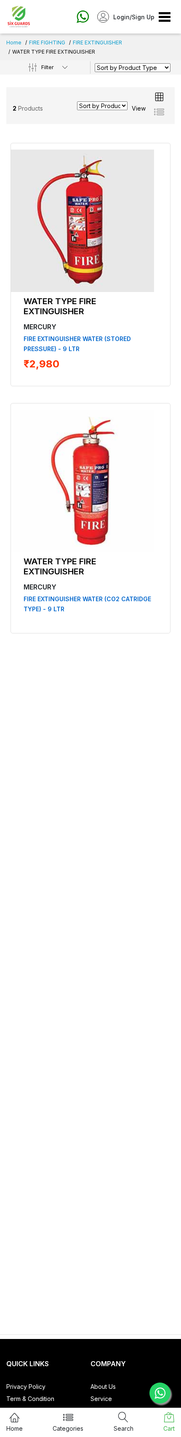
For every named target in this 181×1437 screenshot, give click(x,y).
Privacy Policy (25, 1386)
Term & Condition (30, 1398)
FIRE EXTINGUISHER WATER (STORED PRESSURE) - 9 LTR (77, 343)
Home (13, 42)
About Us (103, 1386)
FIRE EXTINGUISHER (97, 42)
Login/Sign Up (133, 17)
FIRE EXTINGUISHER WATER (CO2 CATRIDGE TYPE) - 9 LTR (87, 604)
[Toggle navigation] (164, 16)
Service (101, 1398)
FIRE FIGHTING (47, 42)
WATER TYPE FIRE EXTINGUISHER (60, 306)
